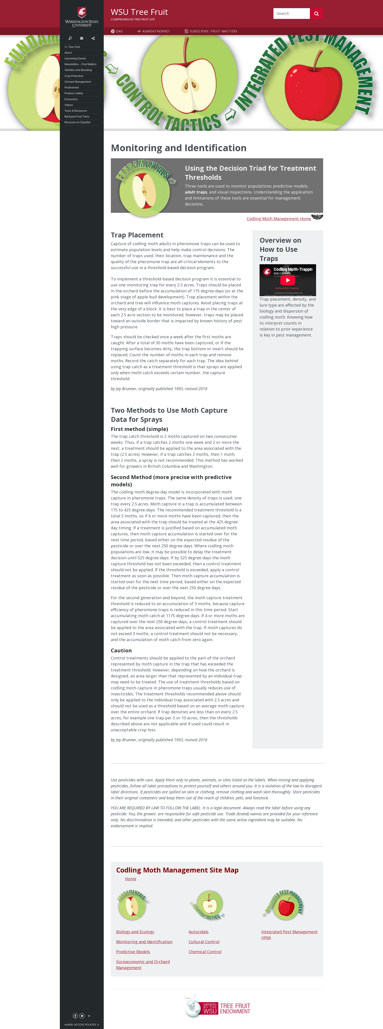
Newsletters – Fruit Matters (80, 64)
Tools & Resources (75, 110)
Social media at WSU (89, 1017)
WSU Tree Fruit (139, 11)
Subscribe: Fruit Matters (214, 31)
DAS (119, 31)
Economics (71, 99)
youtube (82, 1017)
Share (93, 37)
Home (130, 878)
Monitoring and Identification (144, 941)
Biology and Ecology (135, 931)
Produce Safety (73, 93)
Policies (90, 1024)
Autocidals (199, 931)
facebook (75, 1017)
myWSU (68, 1024)
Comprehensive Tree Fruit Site (133, 19)
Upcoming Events (75, 58)
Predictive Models (133, 951)
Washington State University (82, 17)
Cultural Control (204, 941)
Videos (68, 105)
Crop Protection (73, 76)
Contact (81, 37)
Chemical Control (205, 951)
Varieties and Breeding (78, 70)
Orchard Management (77, 81)
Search (316, 13)
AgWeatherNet (156, 31)
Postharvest (71, 87)
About (68, 52)
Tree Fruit (74, 47)
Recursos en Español (77, 122)
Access (79, 1024)
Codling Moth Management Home (279, 218)
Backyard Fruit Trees (76, 116)
